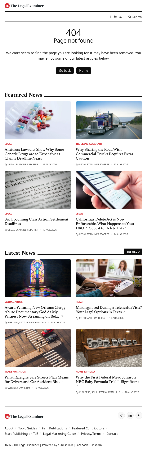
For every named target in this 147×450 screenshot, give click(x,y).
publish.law (65, 445)
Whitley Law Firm (19, 387)
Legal (8, 144)
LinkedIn (96, 445)
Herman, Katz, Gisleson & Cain (27, 322)
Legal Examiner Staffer (23, 164)
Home (83, 70)
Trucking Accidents (89, 144)
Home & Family (86, 371)
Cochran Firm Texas (92, 318)
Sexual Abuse (14, 302)
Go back (65, 70)
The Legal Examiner (26, 445)
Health (80, 302)
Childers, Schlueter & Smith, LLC (99, 392)
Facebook (82, 445)
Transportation (15, 371)
